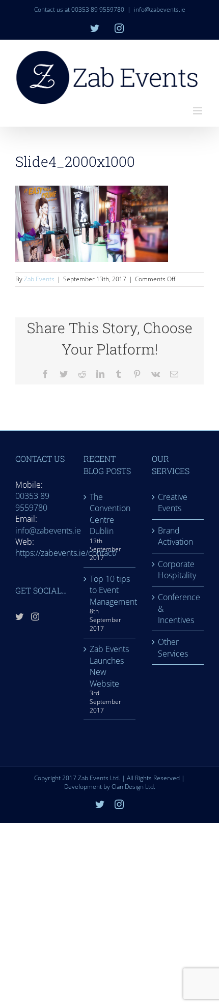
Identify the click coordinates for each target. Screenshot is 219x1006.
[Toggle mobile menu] (198, 110)
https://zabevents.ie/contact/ (66, 552)
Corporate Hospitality (177, 569)
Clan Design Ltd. (133, 786)
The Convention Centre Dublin (110, 514)
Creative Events (172, 502)
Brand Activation (175, 536)
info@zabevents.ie (159, 9)
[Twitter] (19, 616)
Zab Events (39, 279)
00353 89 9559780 (32, 501)
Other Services (173, 647)
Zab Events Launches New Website (109, 666)
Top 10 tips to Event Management (110, 590)
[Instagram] (35, 616)
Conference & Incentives (178, 608)
